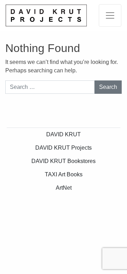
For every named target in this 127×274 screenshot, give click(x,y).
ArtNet (64, 188)
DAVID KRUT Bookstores (63, 161)
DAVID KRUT (63, 134)
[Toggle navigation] (110, 15)
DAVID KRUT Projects (63, 148)
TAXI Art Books (64, 174)
